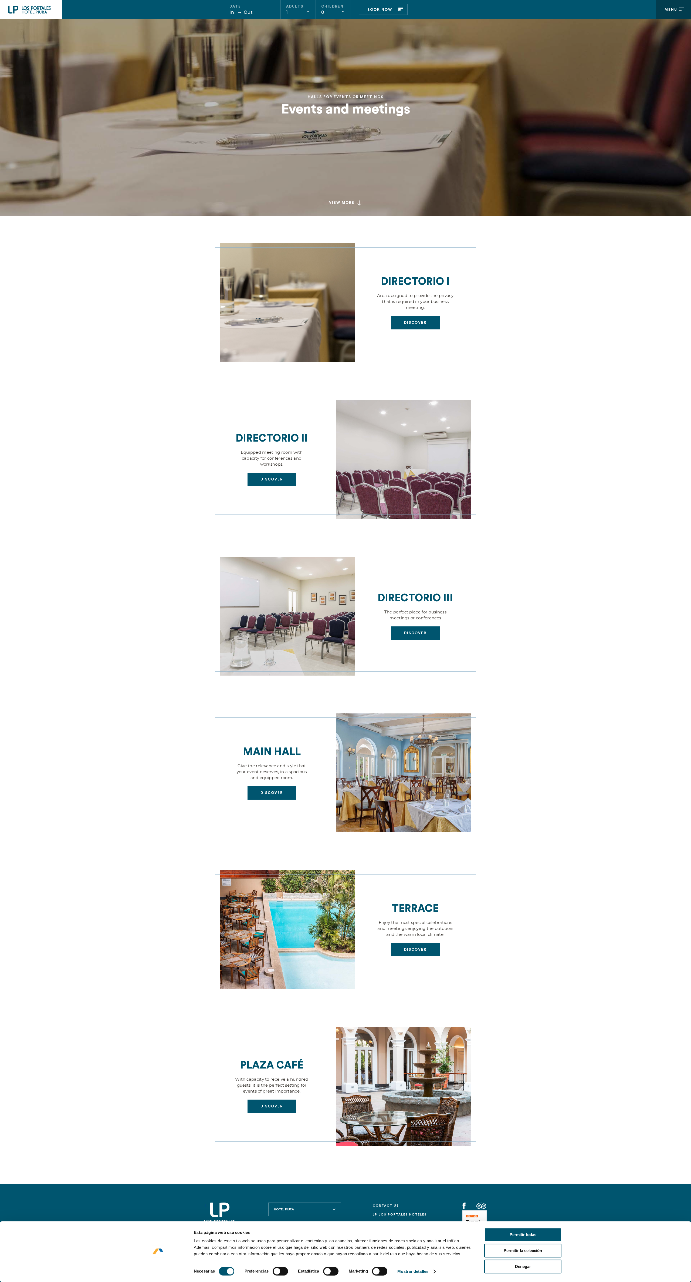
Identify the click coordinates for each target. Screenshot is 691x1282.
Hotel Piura (284, 1209)
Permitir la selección (523, 1250)
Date (235, 6)
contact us (386, 1205)
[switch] (280, 1271)
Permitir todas (523, 1234)
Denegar (523, 1266)
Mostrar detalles (412, 1271)
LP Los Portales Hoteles (400, 1214)
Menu (671, 9)
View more (341, 202)
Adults (294, 6)
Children (332, 6)
